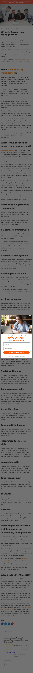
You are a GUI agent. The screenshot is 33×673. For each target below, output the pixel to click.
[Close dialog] (30, 317)
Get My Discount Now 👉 (16, 352)
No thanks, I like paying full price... (16, 356)
